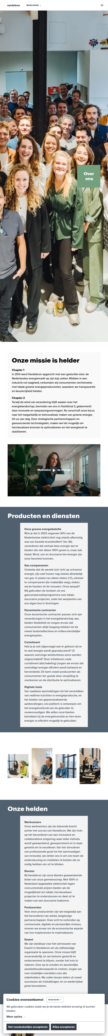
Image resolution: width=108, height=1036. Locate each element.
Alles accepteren (64, 1026)
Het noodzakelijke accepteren (28, 1026)
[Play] (54, 470)
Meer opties (14, 1016)
